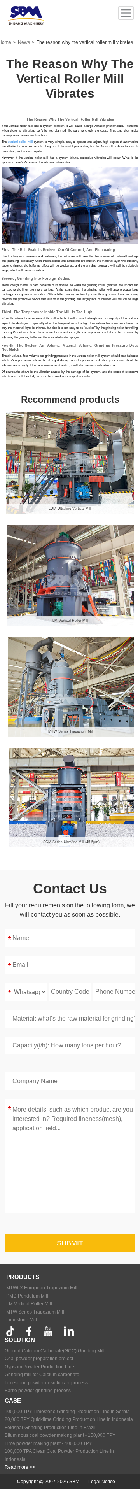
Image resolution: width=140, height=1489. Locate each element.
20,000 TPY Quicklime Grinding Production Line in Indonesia (69, 1419)
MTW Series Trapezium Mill (70, 731)
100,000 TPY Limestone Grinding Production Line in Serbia (67, 1411)
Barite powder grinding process (38, 1390)
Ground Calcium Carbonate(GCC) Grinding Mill (55, 1351)
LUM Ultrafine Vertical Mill (70, 508)
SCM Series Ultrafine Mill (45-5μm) (71, 842)
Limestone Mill (21, 1319)
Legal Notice (101, 1481)
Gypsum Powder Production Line (39, 1367)
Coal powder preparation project (39, 1358)
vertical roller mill (20, 142)
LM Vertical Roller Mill (70, 621)
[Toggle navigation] (126, 13)
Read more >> (20, 1467)
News (24, 42)
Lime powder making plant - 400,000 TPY (48, 1443)
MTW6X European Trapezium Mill (41, 1288)
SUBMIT (70, 1243)
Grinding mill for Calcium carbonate (42, 1374)
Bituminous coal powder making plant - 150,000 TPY (60, 1435)
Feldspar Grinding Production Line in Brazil (50, 1427)
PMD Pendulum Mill (27, 1296)
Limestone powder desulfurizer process (46, 1383)
